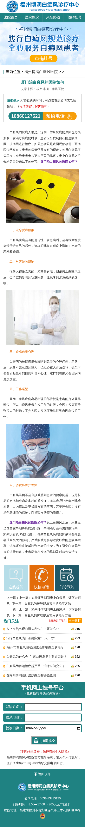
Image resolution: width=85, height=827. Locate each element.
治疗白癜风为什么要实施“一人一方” (30, 638)
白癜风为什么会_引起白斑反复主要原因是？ (36, 656)
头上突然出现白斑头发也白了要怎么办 (32, 629)
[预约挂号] (42, 24)
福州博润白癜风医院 (41, 72)
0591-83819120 (50, 798)
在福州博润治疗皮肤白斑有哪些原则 (31, 675)
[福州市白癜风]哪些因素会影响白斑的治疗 (35, 647)
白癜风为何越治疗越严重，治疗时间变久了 (35, 666)
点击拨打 (74, 620)
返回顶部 (44, 774)
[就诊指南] (16, 575)
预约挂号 (74, 17)
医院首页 (11, 17)
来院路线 (53, 17)
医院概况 (32, 17)
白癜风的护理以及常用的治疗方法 (48, 603)
